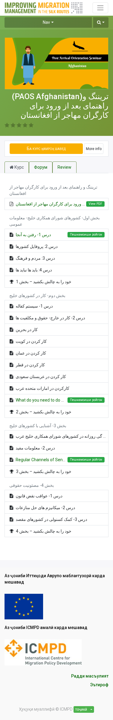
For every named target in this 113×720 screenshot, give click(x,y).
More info (94, 149)
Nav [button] (46, 22)
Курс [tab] (19, 167)
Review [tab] (64, 167)
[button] (100, 22)
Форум (40, 167)
